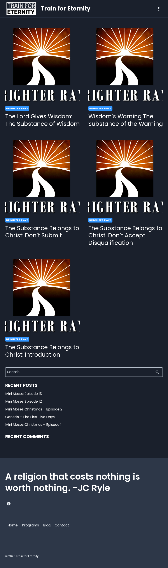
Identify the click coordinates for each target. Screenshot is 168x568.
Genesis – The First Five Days (30, 416)
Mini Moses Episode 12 (23, 401)
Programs (30, 525)
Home (12, 525)
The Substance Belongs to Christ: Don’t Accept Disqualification (125, 235)
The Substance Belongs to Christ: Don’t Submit (42, 232)
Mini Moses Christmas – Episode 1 (33, 424)
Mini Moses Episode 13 (23, 393)
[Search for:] (84, 371)
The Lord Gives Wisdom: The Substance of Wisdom (42, 120)
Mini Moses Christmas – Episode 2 (33, 409)
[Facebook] (8, 503)
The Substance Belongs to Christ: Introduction (42, 351)
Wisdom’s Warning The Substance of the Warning (125, 120)
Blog (47, 525)
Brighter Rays (17, 108)
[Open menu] (159, 8)
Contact (62, 525)
